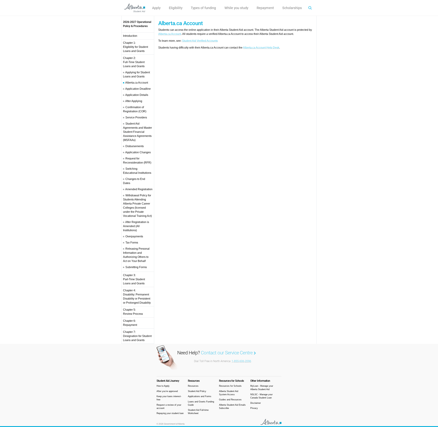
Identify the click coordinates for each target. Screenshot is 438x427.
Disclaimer (255, 403)
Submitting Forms (136, 267)
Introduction (130, 35)
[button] (310, 8)
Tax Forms (131, 242)
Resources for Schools (230, 386)
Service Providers (136, 117)
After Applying (133, 101)
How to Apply (163, 386)
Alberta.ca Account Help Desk (261, 47)
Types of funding (203, 8)
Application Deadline (138, 88)
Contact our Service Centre (227, 353)
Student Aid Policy (197, 391)
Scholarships (292, 8)
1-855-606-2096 (241, 361)
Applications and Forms (199, 396)
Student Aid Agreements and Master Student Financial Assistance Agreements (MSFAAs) (137, 131)
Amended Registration (138, 189)
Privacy (254, 408)
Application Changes (138, 152)
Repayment (265, 8)
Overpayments (134, 236)
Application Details (136, 94)
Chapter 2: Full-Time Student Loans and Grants (134, 62)
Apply (156, 8)
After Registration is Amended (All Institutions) (136, 226)
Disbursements (134, 146)
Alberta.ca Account (136, 82)
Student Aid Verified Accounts (200, 40)
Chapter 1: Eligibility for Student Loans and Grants (135, 46)
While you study (236, 8)
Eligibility (175, 8)
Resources (193, 386)
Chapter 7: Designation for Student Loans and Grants (137, 336)
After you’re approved (167, 391)
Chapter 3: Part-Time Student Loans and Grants (134, 279)
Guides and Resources (230, 399)
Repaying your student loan (170, 413)
